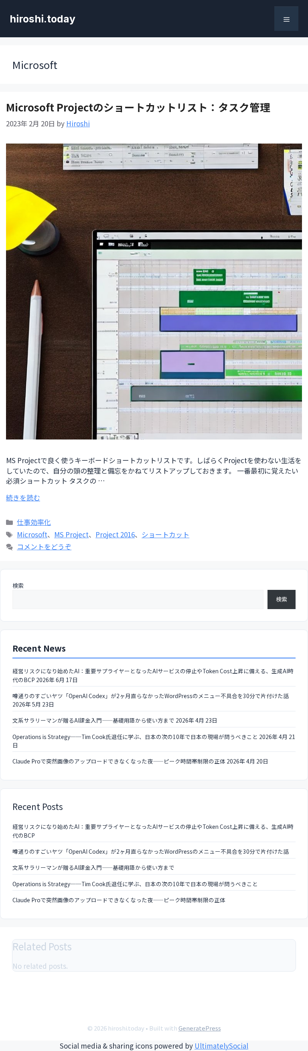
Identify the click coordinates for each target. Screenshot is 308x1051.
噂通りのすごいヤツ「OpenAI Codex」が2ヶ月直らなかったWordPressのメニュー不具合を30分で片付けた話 (150, 696)
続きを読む (23, 497)
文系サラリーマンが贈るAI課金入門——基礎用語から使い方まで (93, 720)
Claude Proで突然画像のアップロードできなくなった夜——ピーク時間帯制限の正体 (118, 761)
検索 (18, 585)
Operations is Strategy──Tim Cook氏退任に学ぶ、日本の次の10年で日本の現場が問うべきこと (135, 737)
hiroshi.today (42, 19)
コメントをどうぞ (44, 546)
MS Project (71, 534)
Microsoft (32, 534)
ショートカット (165, 534)
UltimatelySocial (221, 1046)
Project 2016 (115, 534)
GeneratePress (199, 1028)
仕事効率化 (34, 522)
